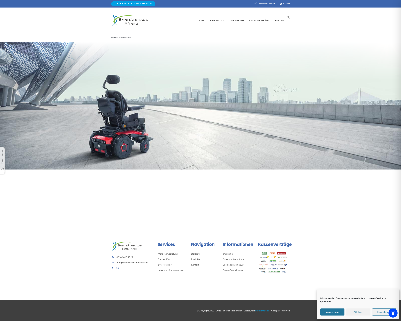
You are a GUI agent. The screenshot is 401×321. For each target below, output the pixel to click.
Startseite (115, 37)
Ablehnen (358, 312)
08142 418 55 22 (125, 257)
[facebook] (112, 268)
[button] (288, 18)
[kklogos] (274, 252)
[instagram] (118, 268)
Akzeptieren (332, 312)
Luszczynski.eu (262, 310)
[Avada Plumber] (130, 14)
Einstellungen (384, 312)
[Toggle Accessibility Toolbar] (393, 313)
